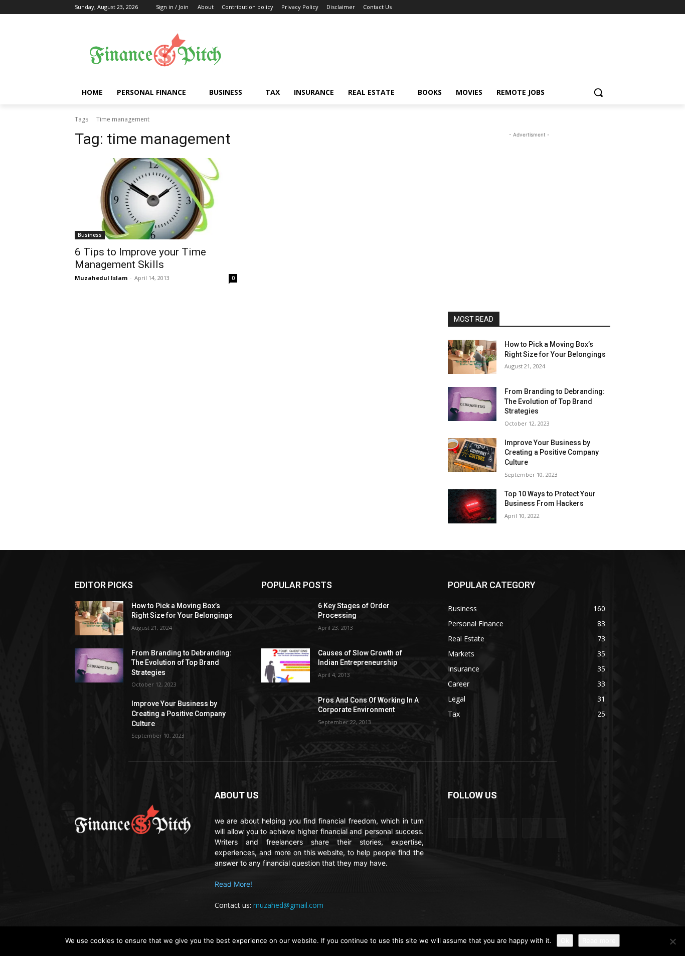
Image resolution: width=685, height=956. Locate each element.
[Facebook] (482, 828)
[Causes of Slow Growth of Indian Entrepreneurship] (285, 665)
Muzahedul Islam (101, 278)
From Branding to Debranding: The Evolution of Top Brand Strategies (554, 401)
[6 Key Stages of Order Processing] (285, 618)
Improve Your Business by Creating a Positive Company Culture (551, 452)
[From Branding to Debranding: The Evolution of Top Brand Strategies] (472, 404)
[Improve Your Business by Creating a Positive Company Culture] (472, 455)
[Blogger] (457, 828)
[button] (598, 92)
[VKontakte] (556, 828)
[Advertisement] (422, 50)
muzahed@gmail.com (288, 905)
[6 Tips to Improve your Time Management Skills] (156, 198)
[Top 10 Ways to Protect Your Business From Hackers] (472, 506)
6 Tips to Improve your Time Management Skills (140, 258)
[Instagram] (532, 828)
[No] (672, 941)
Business (90, 234)
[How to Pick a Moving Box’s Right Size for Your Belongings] (472, 357)
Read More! (233, 884)
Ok (565, 940)
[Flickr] (507, 828)
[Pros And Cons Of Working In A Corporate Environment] (285, 713)
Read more (599, 940)
